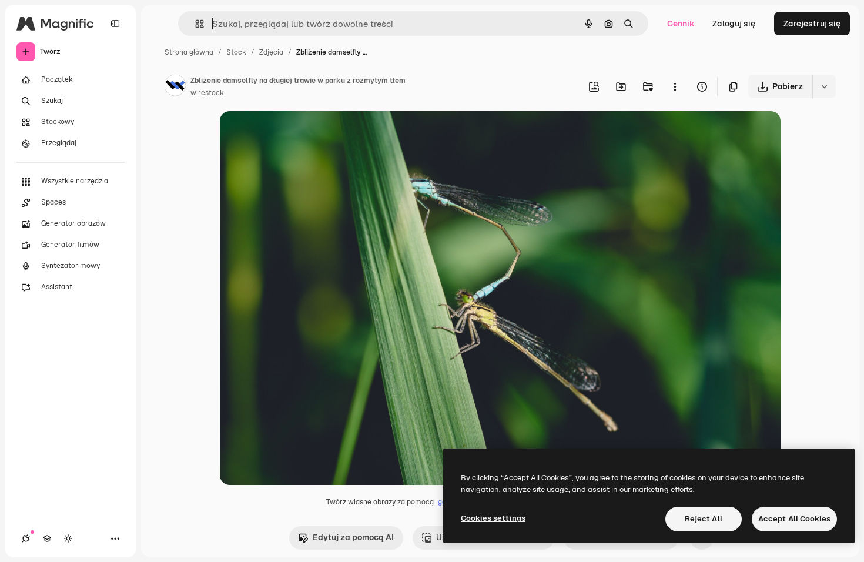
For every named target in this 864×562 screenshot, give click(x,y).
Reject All (703, 519)
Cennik (681, 23)
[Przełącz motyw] (68, 538)
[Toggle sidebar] (115, 23)
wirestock (207, 93)
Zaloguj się (733, 23)
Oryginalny (301, 133)
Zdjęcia (271, 52)
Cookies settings (493, 518)
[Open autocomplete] (195, 23)
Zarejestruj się (811, 23)
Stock (236, 52)
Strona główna (189, 52)
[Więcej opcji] (674, 86)
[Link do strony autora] (175, 87)
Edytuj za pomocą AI (353, 537)
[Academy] (47, 538)
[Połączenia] (25, 538)
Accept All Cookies (794, 519)
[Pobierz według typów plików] (824, 86)
